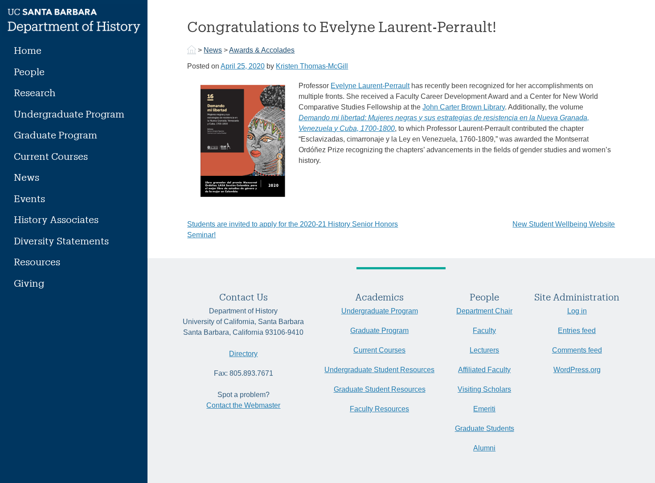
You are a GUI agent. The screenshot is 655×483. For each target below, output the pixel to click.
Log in (577, 311)
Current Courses (51, 156)
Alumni (484, 448)
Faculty (484, 330)
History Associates (56, 219)
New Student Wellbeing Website (563, 224)
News (26, 177)
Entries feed (577, 330)
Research (35, 92)
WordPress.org (577, 369)
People (29, 71)
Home (27, 50)
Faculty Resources (379, 409)
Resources (37, 261)
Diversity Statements (61, 240)
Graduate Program (55, 134)
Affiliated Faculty (484, 369)
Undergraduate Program (69, 113)
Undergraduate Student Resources (379, 369)
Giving (29, 282)
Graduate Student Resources (380, 389)
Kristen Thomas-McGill (312, 66)
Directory (243, 353)
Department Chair (484, 311)
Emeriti (484, 409)
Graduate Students (484, 428)
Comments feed (577, 350)
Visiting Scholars (484, 389)
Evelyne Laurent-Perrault (370, 85)
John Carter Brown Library (463, 107)
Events (29, 198)
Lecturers (484, 350)
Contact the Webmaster (243, 405)
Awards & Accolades (262, 50)
